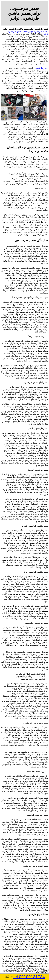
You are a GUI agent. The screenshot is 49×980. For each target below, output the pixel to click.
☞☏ (24, 976)
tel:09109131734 (29, 976)
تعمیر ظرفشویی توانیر (37, 31)
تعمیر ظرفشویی (41, 68)
